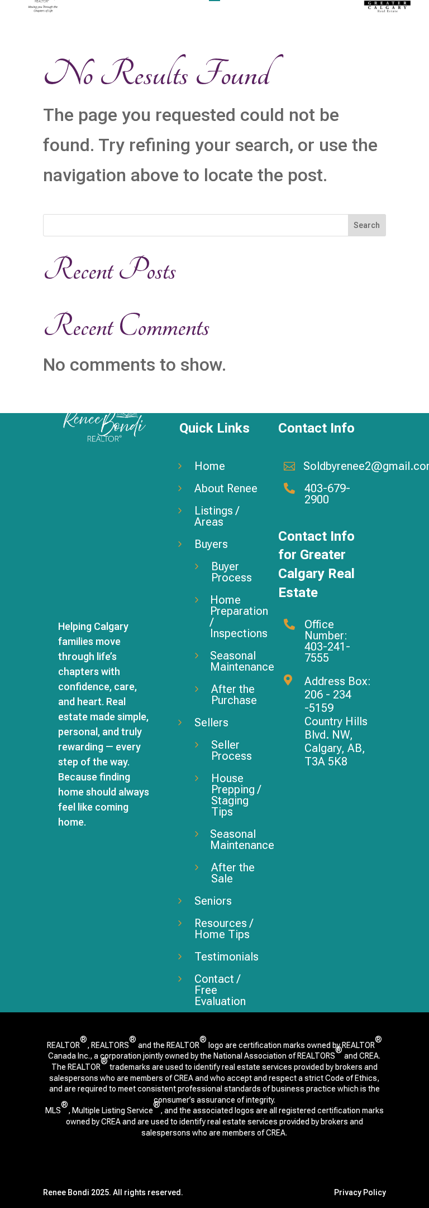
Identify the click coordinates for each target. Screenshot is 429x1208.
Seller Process (231, 750)
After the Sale (233, 873)
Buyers (211, 544)
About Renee (226, 488)
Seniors (213, 901)
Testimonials (226, 956)
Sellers (211, 722)
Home (209, 466)
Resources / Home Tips (223, 928)
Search (367, 225)
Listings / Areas (216, 516)
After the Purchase (234, 694)
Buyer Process (231, 572)
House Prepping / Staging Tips (236, 795)
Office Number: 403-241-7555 (327, 641)
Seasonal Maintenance (242, 661)
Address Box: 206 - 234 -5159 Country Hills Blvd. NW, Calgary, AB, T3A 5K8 (337, 721)
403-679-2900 (327, 494)
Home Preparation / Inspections (239, 616)
